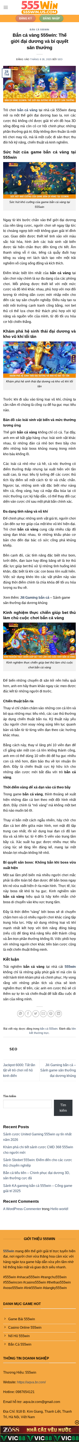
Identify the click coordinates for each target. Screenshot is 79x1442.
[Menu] (5, 7)
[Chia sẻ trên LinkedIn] (58, 1013)
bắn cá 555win (39, 29)
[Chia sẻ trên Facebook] (28, 1013)
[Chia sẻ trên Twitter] (35, 1013)
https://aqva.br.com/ (31, 1382)
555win (8, 1251)
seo (60, 59)
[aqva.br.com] (40, 7)
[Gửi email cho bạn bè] (43, 1013)
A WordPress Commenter (22, 1209)
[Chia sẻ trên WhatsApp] (20, 1013)
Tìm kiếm (9, 1096)
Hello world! (59, 1209)
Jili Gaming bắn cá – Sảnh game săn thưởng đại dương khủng (58, 1070)
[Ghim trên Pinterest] (50, 1013)
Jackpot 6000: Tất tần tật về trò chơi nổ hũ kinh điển (19, 1070)
